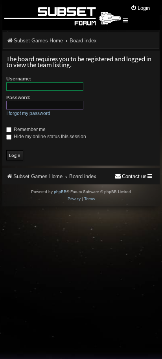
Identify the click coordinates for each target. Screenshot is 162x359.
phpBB (60, 192)
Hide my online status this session (49, 136)
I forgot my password (28, 113)
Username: (18, 79)
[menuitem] (140, 8)
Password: (18, 97)
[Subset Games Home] (62, 15)
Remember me (29, 129)
